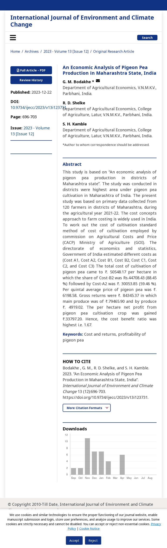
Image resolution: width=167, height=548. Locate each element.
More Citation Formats (85, 408)
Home (15, 51)
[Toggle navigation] (13, 37)
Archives (32, 51)
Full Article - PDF (32, 70)
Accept (74, 540)
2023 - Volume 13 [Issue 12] (66, 51)
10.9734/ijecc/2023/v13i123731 (38, 107)
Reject (93, 540)
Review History (31, 80)
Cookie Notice (89, 528)
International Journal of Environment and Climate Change (82, 20)
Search (147, 38)
